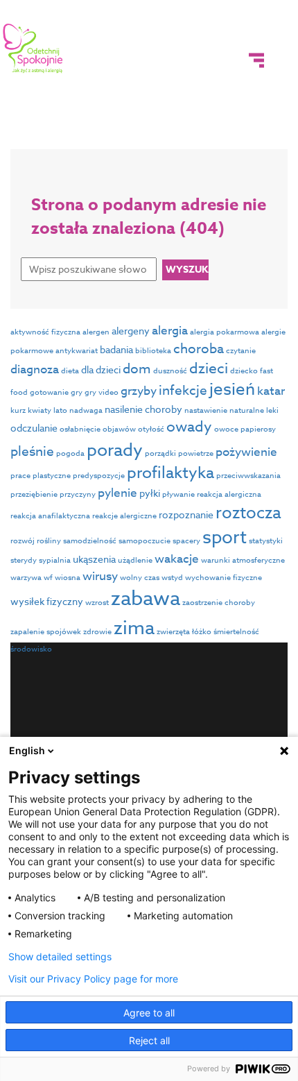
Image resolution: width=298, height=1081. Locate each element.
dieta (70, 371)
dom (137, 368)
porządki (160, 453)
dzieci (208, 367)
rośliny (49, 541)
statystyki (266, 541)
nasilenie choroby (143, 409)
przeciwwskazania (248, 476)
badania (116, 349)
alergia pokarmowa (224, 332)
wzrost (97, 602)
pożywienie (246, 452)
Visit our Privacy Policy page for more (93, 979)
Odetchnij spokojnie (33, 48)
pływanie (178, 494)
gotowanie (49, 392)
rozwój (22, 541)
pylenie (117, 493)
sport (224, 538)
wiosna (67, 578)
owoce (226, 429)
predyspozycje (99, 476)
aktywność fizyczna (45, 332)
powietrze (195, 453)
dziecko (244, 371)
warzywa (26, 578)
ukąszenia (94, 558)
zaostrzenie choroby (218, 602)
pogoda (70, 453)
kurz (18, 410)
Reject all (149, 1040)
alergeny (131, 330)
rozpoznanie (186, 514)
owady (189, 426)
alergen (95, 332)
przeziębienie (34, 494)
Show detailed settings (60, 956)
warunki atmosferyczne (243, 560)
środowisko (31, 649)
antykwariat (76, 351)
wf (48, 578)
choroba (198, 348)
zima (134, 627)
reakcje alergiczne (124, 516)
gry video (102, 392)
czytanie (241, 351)
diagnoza (34, 369)
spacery (186, 541)
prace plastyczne (40, 476)
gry (76, 392)
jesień (232, 389)
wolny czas (139, 578)
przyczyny (78, 494)
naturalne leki (254, 410)
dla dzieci (101, 369)
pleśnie (32, 451)
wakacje (177, 559)
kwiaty (39, 410)
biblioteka (153, 351)
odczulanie (34, 427)
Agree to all (149, 1013)
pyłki (149, 493)
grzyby (139, 391)
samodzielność (89, 541)
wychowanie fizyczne (223, 578)
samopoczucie (144, 541)
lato (60, 410)
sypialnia (55, 560)
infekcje (183, 390)
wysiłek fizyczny (46, 601)
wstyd (172, 578)
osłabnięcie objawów (98, 429)
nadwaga (86, 410)
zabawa (145, 598)
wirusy (100, 576)
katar (271, 391)
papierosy (258, 429)
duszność (170, 371)
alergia (170, 330)
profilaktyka (170, 473)
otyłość (151, 429)
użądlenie (135, 560)
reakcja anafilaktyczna (50, 516)
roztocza (248, 513)
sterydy (23, 560)
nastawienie (205, 410)
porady (115, 449)
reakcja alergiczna (229, 494)
